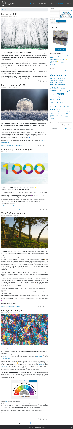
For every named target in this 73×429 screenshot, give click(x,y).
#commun (13, 209)
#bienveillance (15, 145)
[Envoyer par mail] (46, 81)
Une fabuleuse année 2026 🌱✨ (58, 59)
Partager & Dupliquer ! (13, 310)
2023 (68, 112)
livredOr (52, 115)
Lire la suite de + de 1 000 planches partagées (13, 206)
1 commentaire (13, 87)
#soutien (17, 419)
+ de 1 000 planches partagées (17, 149)
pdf (56, 82)
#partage (24, 81)
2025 (57, 115)
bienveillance (65, 110)
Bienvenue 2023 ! (10, 13)
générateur (53, 81)
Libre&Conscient (54, 117)
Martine (5, 356)
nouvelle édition (64, 117)
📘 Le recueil (34, 3)
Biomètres (42, 3)
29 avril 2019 (5, 312)
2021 (58, 110)
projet (58, 100)
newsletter (61, 84)
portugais (25, 292)
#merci (22, 209)
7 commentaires (15, 151)
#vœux (7, 81)
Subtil (29, 427)
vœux (52, 109)
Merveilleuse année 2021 (14, 85)
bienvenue (53, 71)
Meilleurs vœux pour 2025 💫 (57, 63)
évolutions (58, 74)
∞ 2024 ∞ (52, 64)
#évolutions (8, 209)
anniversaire (64, 106)
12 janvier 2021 (5, 87)
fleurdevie (60, 103)
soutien (53, 78)
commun (53, 91)
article (59, 113)
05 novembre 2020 (6, 151)
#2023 (16, 81)
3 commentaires (13, 16)
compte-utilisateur (64, 71)
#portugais (18, 306)
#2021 (10, 145)
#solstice (20, 81)
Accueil (4, 10)
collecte (63, 88)
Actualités (59, 3)
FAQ (61, 115)
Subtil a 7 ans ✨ (54, 61)
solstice (54, 106)
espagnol (67, 91)
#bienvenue (11, 81)
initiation (61, 82)
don (63, 78)
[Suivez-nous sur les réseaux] (71, 427)
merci (52, 102)
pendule (65, 113)
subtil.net (60, 91)
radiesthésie (53, 113)
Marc (6, 401)
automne (63, 112)
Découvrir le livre (60, 49)
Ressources (50, 3)
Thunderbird (4, 366)
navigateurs (62, 80)
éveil (57, 112)
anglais (52, 82)
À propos (67, 3)
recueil (61, 93)
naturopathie (39, 356)
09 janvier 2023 (5, 16)
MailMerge (41, 364)
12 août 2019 (5, 215)
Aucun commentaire (13, 215)
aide (59, 78)
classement (65, 100)
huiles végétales (5, 358)
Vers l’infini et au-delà (13, 213)
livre (52, 99)
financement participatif (58, 97)
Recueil (52, 118)
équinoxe (52, 112)
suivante (28, 423)
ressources (53, 84)
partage (54, 87)
